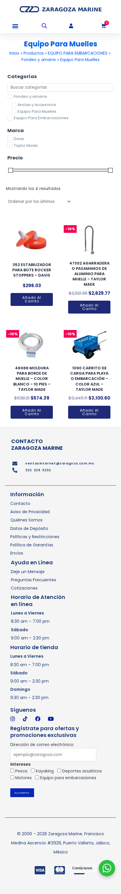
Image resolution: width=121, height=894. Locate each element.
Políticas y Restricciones (34, 537)
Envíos (16, 553)
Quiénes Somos (26, 520)
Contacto (20, 503)
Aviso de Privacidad (30, 512)
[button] (15, 26)
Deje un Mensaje (28, 572)
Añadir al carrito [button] (31, 299)
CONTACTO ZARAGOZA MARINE (37, 444)
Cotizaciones (24, 588)
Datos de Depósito (29, 528)
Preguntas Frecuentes (33, 580)
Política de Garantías (31, 545)
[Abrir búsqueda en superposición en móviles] (44, 25)
